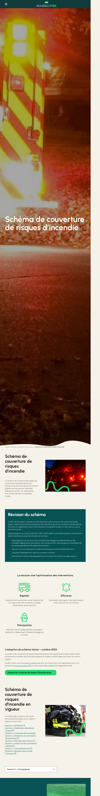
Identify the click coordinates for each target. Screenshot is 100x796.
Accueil (7, 447)
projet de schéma (21, 666)
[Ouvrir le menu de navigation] (6, 4)
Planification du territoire (26, 447)
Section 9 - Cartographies (18, 769)
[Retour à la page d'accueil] (46, 4)
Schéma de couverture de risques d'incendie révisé (29, 672)
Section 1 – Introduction (14, 725)
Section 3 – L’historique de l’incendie (19, 733)
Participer (14, 447)
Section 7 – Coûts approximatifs (17, 748)
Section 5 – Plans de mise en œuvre (19, 741)
